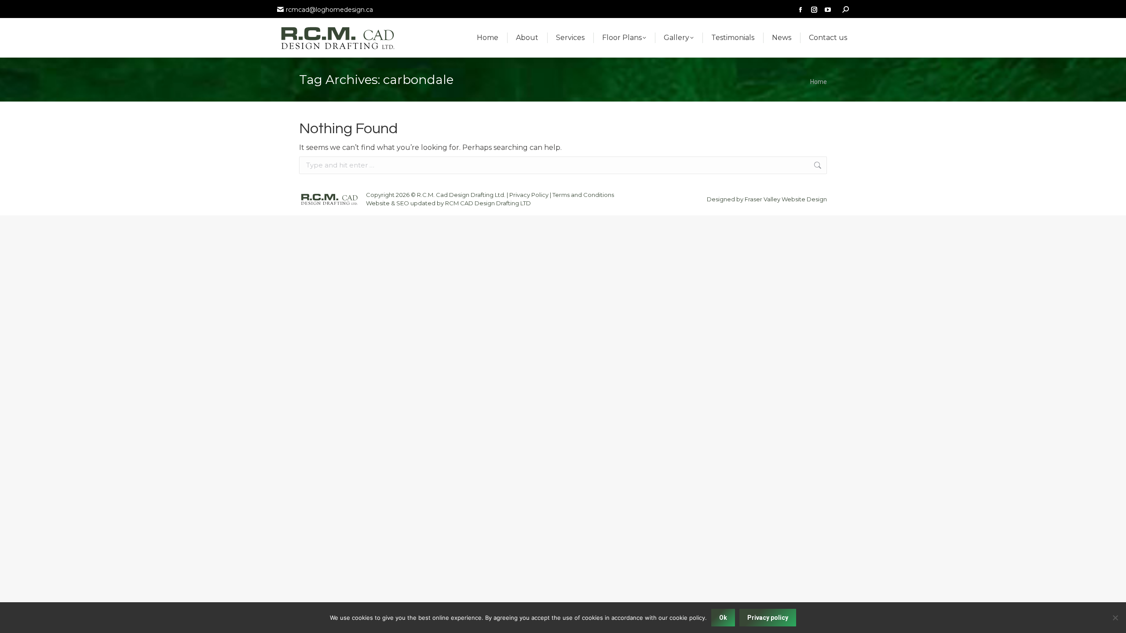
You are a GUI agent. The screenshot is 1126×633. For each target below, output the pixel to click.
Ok (723, 617)
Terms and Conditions (583, 194)
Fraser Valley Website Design (786, 199)
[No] (1115, 617)
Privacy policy (767, 617)
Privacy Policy (528, 194)
